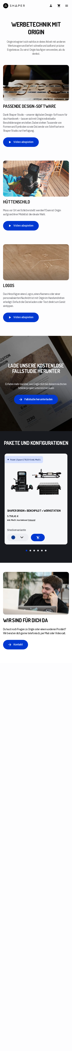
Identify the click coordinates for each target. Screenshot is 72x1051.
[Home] (19, 5)
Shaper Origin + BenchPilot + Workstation (33, 510)
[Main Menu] (66, 5)
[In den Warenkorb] (38, 537)
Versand (31, 520)
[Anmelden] (51, 5)
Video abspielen (23, 142)
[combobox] (18, 537)
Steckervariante (16, 530)
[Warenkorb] (59, 5)
